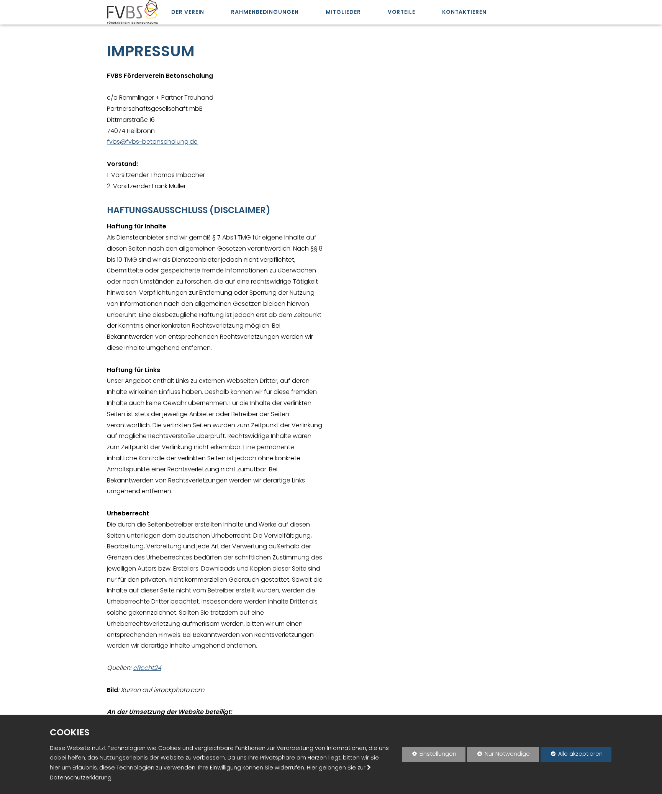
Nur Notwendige (498, 755)
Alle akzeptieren (572, 754)
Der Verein (187, 12)
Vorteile (401, 12)
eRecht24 (147, 667)
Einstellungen (429, 755)
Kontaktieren (464, 12)
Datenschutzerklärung (80, 777)
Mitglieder (343, 12)
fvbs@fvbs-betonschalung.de (152, 141)
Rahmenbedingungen (264, 12)
